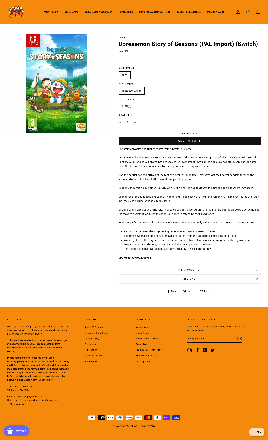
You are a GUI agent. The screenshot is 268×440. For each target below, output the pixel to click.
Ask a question (190, 270)
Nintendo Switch (131, 90)
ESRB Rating (91, 350)
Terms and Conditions (96, 333)
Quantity (126, 115)
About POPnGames (95, 327)
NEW (125, 75)
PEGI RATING (128, 99)
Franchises (126, 12)
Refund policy (92, 361)
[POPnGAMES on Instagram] (189, 350)
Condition (126, 68)
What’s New (51, 12)
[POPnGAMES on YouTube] (205, 350)
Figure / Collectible (188, 12)
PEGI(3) (126, 106)
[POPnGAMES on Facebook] (197, 350)
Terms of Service (93, 355)
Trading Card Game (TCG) (154, 12)
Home (122, 37)
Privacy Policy (92, 338)
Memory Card (215, 12)
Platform (126, 84)
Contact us (90, 344)
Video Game (71, 12)
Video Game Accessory (98, 12)
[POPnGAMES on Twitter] (213, 350)
